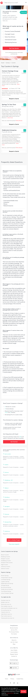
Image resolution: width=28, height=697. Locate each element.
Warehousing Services (11, 42)
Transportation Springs (6, 577)
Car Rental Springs (5, 579)
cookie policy (10, 693)
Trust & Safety (14, 652)
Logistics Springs (5, 581)
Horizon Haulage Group (10, 71)
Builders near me (5, 602)
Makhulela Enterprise (9, 130)
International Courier (10, 39)
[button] (26, 2)
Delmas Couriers (5, 568)
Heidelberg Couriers (6, 560)
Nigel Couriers (4, 564)
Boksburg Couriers (5, 556)
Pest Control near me (6, 616)
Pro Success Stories (14, 632)
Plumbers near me (5, 600)
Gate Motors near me (6, 614)
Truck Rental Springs (6, 591)
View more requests (14, 544)
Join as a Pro (14, 630)
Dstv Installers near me (6, 606)
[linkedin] (17, 683)
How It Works (14, 650)
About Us (14, 640)
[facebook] (10, 683)
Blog (14, 644)
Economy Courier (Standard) (12, 31)
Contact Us (14, 656)
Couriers (13, 62)
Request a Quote (14, 98)
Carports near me (5, 612)
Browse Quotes (14, 628)
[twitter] (14, 683)
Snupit (2, 62)
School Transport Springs (7, 593)
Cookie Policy (20, 678)
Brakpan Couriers (5, 558)
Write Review (19, 120)
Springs (8, 62)
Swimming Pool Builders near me (9, 608)
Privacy (12, 678)
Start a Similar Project (14, 540)
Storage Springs (5, 585)
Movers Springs (5, 575)
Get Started (14, 441)
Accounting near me (6, 610)
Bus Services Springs (6, 587)
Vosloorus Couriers (5, 566)
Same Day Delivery (10, 37)
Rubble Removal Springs (7, 583)
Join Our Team (14, 642)
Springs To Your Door (9, 104)
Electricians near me (6, 604)
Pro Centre (14, 634)
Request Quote (14, 654)
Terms (6, 678)
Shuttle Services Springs (7, 589)
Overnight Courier (9, 34)
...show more (10, 117)
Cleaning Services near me (7, 618)
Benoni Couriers (5, 554)
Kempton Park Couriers (7, 562)
